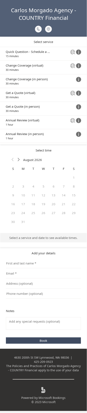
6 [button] (54, 186)
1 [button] (74, 177)
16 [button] (13, 204)
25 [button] (33, 213)
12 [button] (43, 195)
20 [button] (53, 204)
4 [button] (33, 186)
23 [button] (13, 213)
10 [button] (23, 195)
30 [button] (13, 222)
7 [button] (64, 186)
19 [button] (43, 204)
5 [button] (43, 186)
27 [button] (53, 213)
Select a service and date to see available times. (43, 238)
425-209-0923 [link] (43, 362)
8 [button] (74, 186)
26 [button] (43, 213)
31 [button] (23, 222)
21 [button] (64, 204)
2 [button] (13, 186)
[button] (13, 159)
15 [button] (74, 195)
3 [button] (23, 186)
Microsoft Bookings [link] (52, 398)
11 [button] (33, 195)
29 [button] (74, 213)
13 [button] (53, 195)
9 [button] (13, 195)
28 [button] (64, 213)
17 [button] (23, 204)
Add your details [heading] (43, 253)
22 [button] (74, 204)
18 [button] (33, 204)
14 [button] (64, 195)
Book (43, 340)
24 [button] (23, 213)
